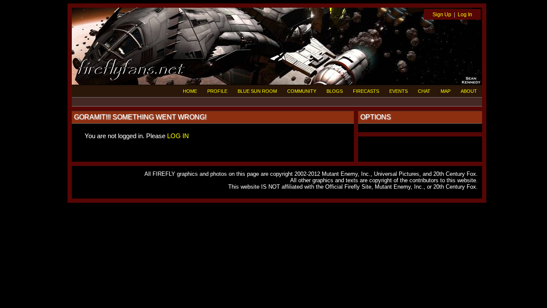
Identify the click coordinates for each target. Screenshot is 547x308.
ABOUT (469, 91)
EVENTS (398, 91)
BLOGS (334, 91)
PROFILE (217, 91)
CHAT (424, 91)
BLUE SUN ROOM (257, 91)
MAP (445, 91)
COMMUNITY (301, 91)
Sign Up (441, 15)
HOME (190, 91)
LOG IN (178, 135)
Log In (465, 15)
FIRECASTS (366, 91)
